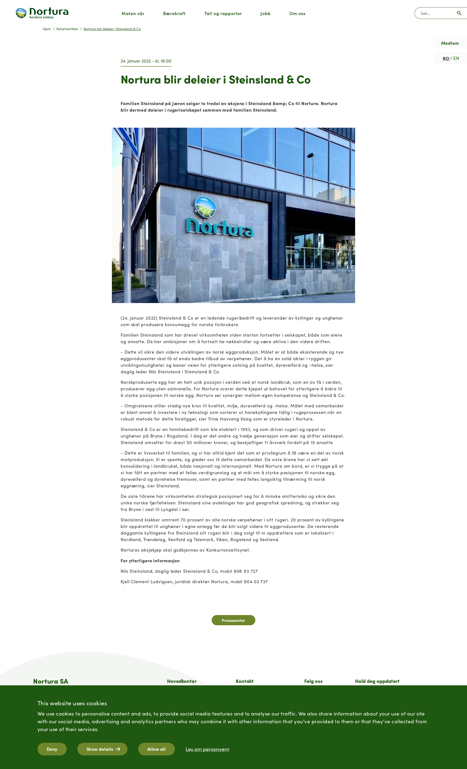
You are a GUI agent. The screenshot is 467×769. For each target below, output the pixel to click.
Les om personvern (207, 748)
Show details (100, 749)
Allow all (156, 749)
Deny (52, 749)
